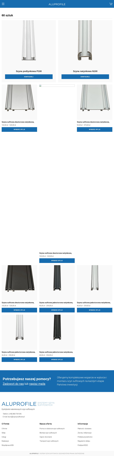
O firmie (4, 428)
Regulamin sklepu (84, 441)
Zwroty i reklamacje (84, 433)
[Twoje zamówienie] (110, 4)
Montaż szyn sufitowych (48, 433)
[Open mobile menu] (3, 4)
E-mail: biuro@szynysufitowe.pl (14, 417)
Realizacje (5, 441)
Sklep (3, 433)
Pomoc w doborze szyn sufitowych (52, 428)
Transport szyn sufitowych (49, 441)
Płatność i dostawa (84, 428)
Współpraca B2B (8, 445)
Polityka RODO (83, 445)
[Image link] (28, 404)
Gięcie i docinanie (46, 437)
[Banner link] (29, 51)
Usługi (4, 437)
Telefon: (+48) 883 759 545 (12, 414)
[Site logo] (57, 4)
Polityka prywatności (85, 437)
